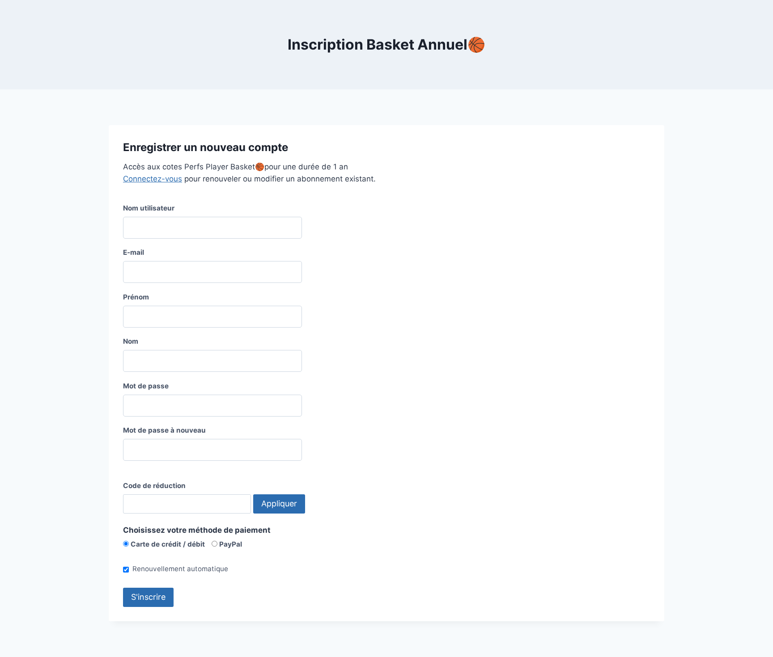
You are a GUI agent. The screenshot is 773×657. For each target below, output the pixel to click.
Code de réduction (154, 485)
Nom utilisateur (148, 208)
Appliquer (279, 503)
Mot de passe (146, 386)
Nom (130, 341)
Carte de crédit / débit (167, 544)
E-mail (133, 252)
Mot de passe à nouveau (164, 430)
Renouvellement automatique (180, 568)
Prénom (136, 297)
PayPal (229, 544)
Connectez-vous (152, 178)
